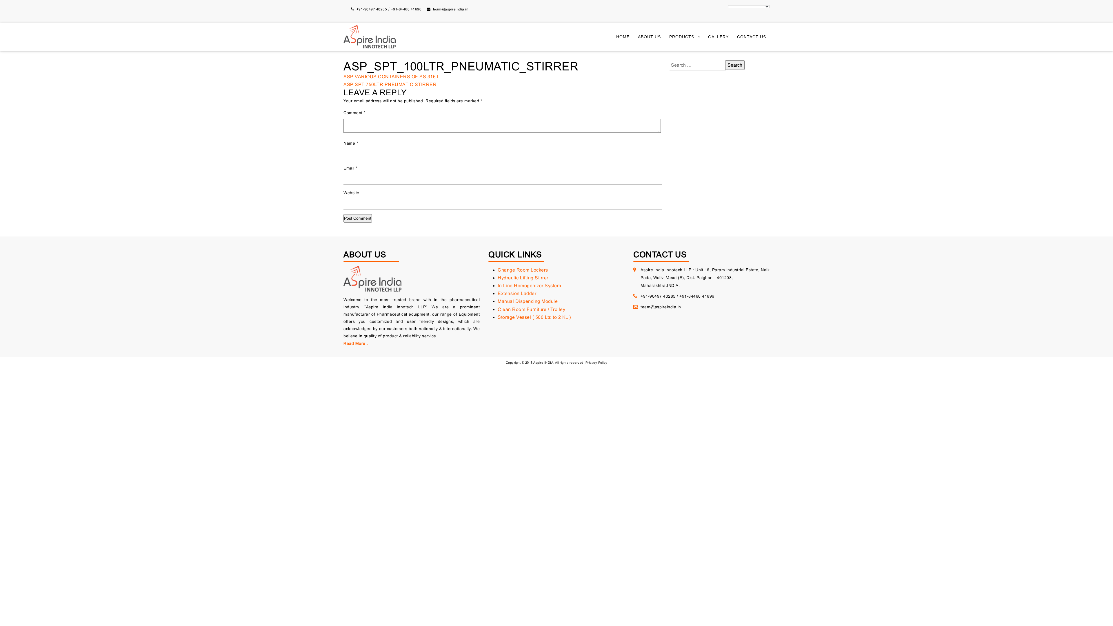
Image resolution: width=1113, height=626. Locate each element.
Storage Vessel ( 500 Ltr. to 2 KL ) (534, 317)
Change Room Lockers (523, 269)
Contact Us (751, 36)
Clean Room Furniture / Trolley (531, 309)
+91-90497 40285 (372, 9)
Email (350, 168)
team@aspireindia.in (451, 9)
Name (350, 143)
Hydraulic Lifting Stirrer (523, 277)
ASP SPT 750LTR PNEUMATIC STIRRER (390, 84)
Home (623, 36)
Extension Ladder (517, 293)
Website (351, 192)
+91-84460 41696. (407, 9)
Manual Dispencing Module (528, 301)
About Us (649, 36)
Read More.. (355, 343)
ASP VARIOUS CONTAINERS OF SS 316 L (391, 76)
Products (681, 36)
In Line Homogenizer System (529, 285)
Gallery (718, 36)
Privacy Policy (596, 362)
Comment (354, 112)
